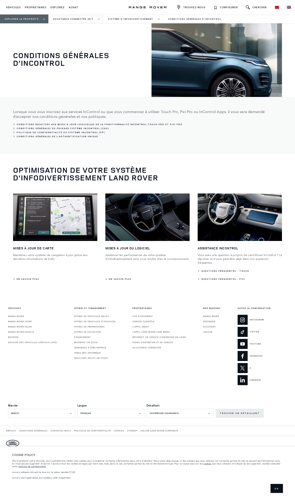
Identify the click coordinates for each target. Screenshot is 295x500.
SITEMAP (132, 430)
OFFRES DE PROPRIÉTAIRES (89, 326)
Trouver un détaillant (240, 413)
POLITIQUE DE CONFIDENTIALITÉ (92, 430)
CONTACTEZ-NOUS (61, 430)
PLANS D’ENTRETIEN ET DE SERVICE (152, 342)
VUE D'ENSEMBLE (142, 316)
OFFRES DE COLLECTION (87, 331)
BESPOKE (13, 337)
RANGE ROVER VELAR (20, 326)
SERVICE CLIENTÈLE (143, 321)
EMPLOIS (11, 430)
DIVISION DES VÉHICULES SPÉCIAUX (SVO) (32, 342)
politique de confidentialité (32, 466)
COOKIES (119, 430)
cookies (207, 463)
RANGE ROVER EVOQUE (21, 331)
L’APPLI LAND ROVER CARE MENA (151, 331)
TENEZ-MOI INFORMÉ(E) (87, 352)
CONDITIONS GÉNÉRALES (33, 430)
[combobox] (41, 413)
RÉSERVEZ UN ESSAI (86, 342)
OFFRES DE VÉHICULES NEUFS (91, 316)
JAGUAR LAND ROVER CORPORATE (159, 430)
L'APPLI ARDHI (140, 326)
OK (277, 488)
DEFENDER (209, 321)
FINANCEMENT (82, 337)
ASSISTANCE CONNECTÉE (146, 347)
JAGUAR (207, 331)
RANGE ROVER (16, 316)
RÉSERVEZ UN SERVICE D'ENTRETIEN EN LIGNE (159, 337)
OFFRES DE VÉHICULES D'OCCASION (94, 321)
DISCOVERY (209, 326)
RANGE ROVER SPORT (20, 321)
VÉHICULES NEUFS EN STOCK (91, 358)
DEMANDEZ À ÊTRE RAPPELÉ (90, 347)
